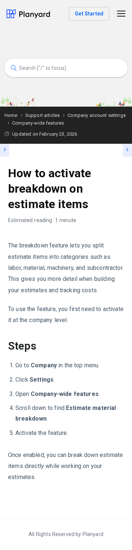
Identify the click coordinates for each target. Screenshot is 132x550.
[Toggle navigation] (121, 14)
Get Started (89, 14)
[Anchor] (41, 346)
